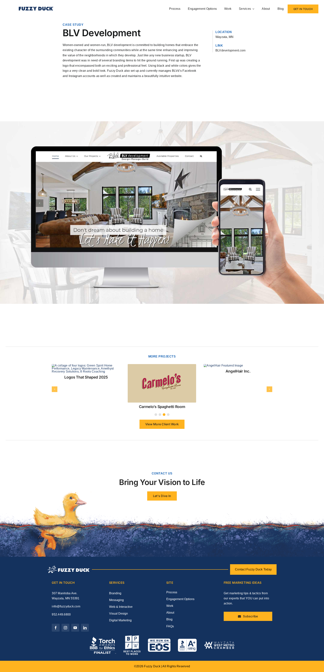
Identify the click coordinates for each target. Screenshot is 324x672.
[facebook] (56, 595)
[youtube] (75, 595)
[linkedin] (85, 595)
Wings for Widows (238, 371)
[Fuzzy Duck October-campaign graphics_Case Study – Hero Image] (86, 365)
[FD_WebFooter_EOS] (159, 607)
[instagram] (65, 595)
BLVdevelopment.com (230, 50)
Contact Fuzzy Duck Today (253, 537)
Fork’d (86, 374)
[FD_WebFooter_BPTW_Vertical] (132, 604)
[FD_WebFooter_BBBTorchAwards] (103, 605)
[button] (155, 382)
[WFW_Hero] (227, 365)
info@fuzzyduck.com (66, 573)
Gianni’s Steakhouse (162, 371)
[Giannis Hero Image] (158, 365)
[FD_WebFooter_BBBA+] (187, 607)
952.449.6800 (61, 582)
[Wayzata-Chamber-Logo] (219, 610)
